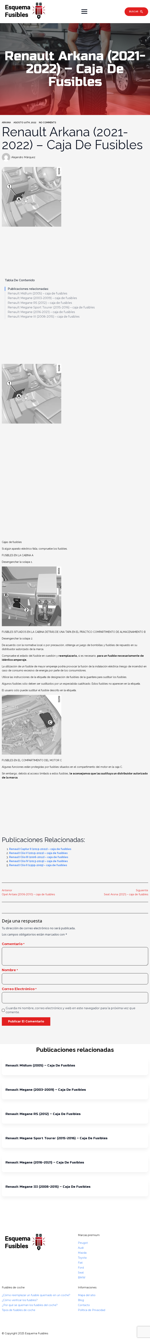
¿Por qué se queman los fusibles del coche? (30, 1305)
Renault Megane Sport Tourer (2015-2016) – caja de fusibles (51, 307)
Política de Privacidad (91, 1310)
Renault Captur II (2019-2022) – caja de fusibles (40, 849)
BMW (81, 1277)
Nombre (10, 970)
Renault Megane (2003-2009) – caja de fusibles (42, 298)
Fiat (80, 1262)
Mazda (82, 1252)
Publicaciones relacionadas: (28, 289)
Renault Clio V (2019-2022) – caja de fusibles (38, 853)
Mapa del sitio (86, 1295)
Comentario (13, 944)
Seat (81, 1272)
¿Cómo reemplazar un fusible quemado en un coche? (36, 1295)
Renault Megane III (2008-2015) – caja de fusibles (43, 316)
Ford (81, 1267)
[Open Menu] (84, 12)
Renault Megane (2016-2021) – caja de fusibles (41, 312)
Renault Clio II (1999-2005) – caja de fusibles (38, 865)
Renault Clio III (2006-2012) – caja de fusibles (38, 857)
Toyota (82, 1257)
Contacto (84, 1305)
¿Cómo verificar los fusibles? (20, 1300)
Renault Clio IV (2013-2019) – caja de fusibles (38, 861)
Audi (81, 1247)
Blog (81, 1300)
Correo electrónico (19, 989)
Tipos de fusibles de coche (18, 1310)
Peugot (83, 1242)
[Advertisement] (75, 341)
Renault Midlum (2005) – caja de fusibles (37, 293)
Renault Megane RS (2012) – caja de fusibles (40, 303)
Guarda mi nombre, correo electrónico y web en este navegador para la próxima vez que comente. (70, 1010)
